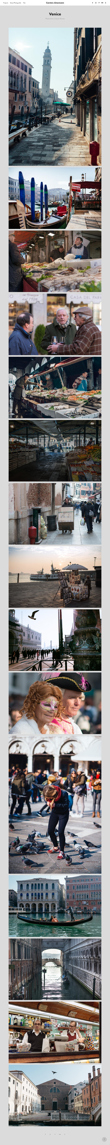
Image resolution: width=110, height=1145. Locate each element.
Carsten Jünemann (55, 2)
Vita (24, 3)
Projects (5, 3)
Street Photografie (15, 3)
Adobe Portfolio (58, 1139)
